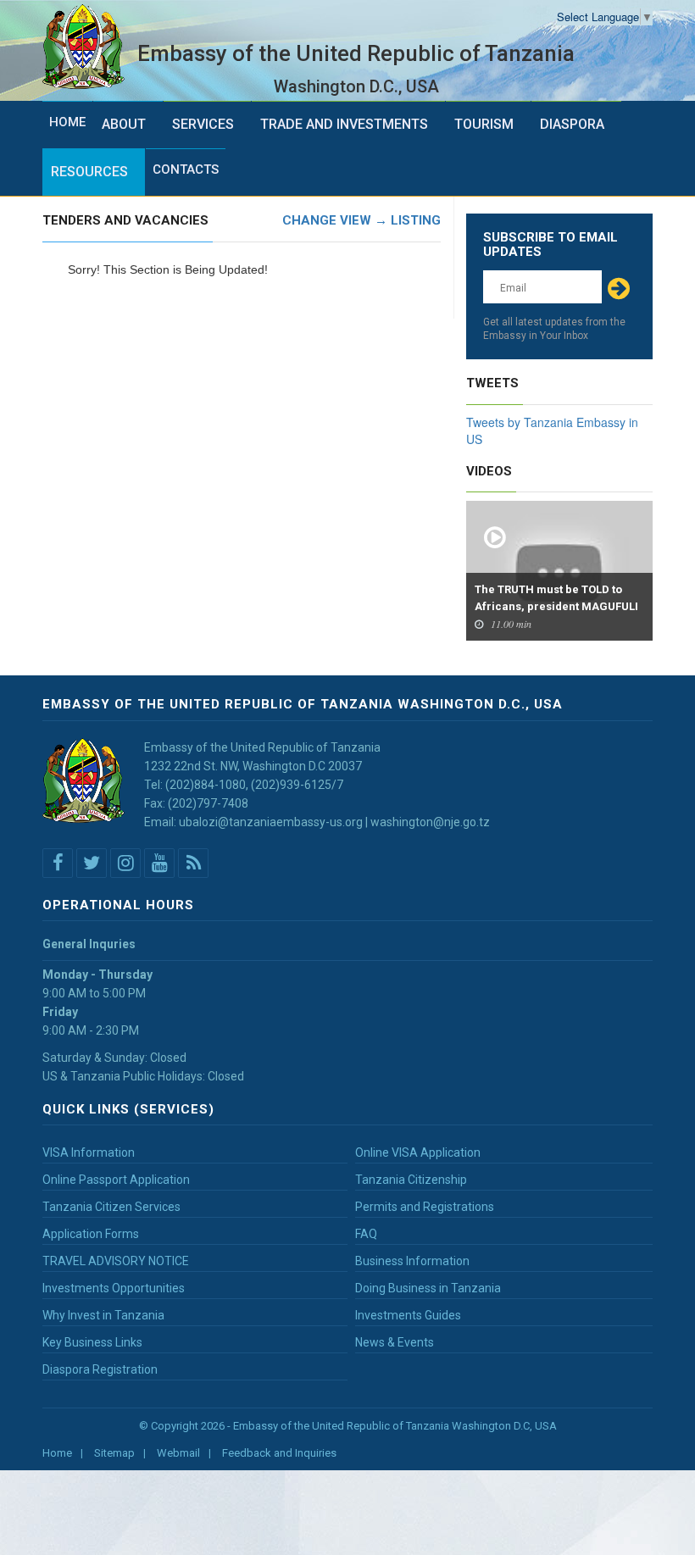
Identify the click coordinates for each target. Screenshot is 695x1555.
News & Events (394, 1342)
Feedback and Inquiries (279, 1453)
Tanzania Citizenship (411, 1179)
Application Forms (90, 1234)
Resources (89, 172)
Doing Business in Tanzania (428, 1288)
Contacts (186, 169)
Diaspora (572, 124)
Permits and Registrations (424, 1206)
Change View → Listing (361, 221)
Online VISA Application (418, 1152)
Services (203, 124)
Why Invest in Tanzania (103, 1315)
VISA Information (88, 1152)
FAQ (366, 1234)
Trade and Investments (344, 124)
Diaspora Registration (100, 1369)
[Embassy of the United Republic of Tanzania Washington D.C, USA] (89, 47)
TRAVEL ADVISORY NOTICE (115, 1261)
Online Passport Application (116, 1179)
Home (67, 122)
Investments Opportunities (113, 1288)
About (124, 124)
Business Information (412, 1261)
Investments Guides (408, 1315)
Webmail (178, 1453)
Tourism (484, 124)
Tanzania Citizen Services (111, 1206)
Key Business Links (92, 1342)
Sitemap (114, 1453)
